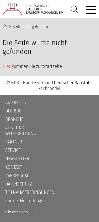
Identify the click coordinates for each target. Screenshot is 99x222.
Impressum (16, 175)
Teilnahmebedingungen (29, 192)
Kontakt (13, 167)
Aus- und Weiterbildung (20, 130)
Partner (13, 142)
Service (13, 150)
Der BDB (13, 111)
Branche (14, 119)
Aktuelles (15, 102)
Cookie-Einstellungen (25, 201)
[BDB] (34, 9)
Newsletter (17, 159)
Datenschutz (18, 184)
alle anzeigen (16, 212)
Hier (7, 66)
